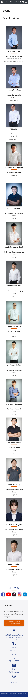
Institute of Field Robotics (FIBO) (14, 2)
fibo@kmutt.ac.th (14, 672)
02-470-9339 (14, 650)
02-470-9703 (14, 661)
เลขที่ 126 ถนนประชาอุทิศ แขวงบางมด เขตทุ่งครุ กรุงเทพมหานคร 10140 (14, 637)
